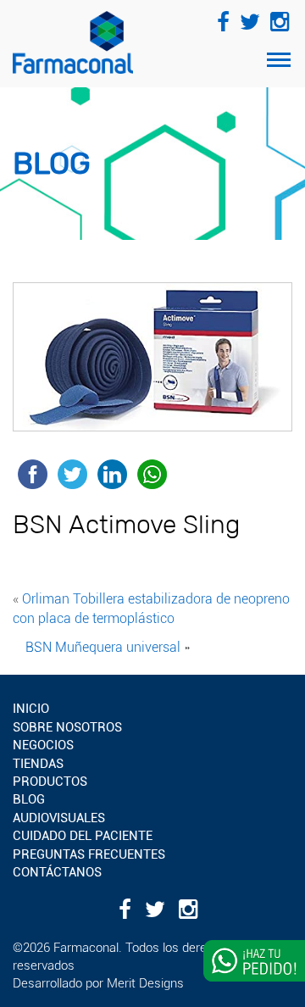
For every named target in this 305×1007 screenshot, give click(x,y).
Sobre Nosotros (67, 727)
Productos (50, 781)
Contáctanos (57, 872)
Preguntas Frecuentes (89, 854)
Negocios (43, 745)
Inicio (31, 708)
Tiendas (38, 763)
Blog (29, 799)
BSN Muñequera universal (102, 647)
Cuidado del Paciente (82, 835)
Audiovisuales (59, 818)
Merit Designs (145, 983)
